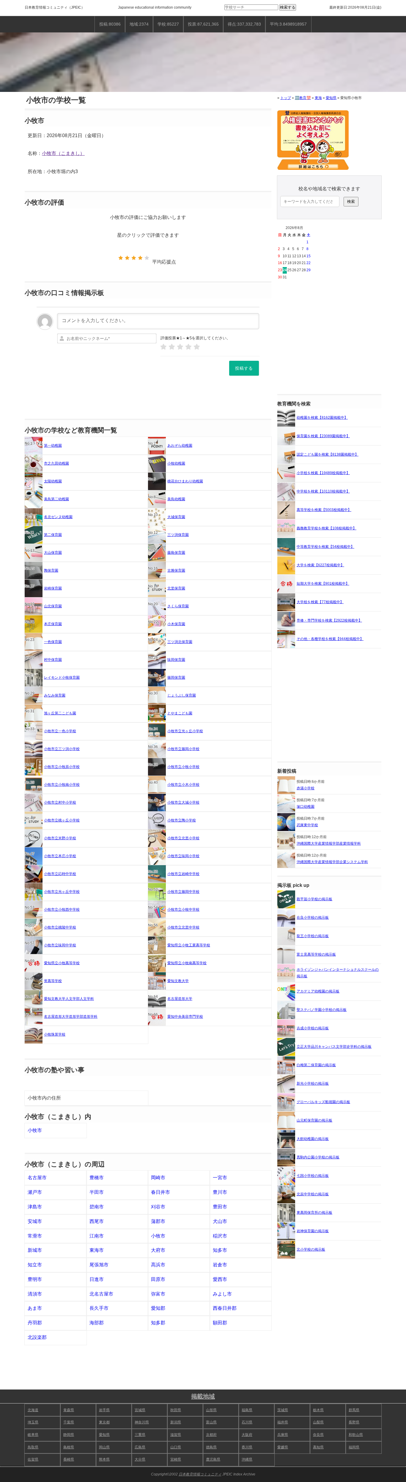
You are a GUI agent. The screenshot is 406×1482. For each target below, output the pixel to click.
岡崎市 (158, 1177)
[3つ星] (134, 258)
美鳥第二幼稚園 (56, 499)
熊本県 (104, 1459)
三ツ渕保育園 (178, 535)
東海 (318, 98)
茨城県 (282, 1410)
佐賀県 (33, 1459)
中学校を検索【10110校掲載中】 (323, 491)
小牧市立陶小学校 (181, 820)
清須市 (35, 1293)
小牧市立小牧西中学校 (62, 909)
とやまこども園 (179, 713)
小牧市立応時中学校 (60, 874)
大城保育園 (176, 517)
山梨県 (318, 1422)
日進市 (96, 1279)
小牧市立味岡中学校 (60, 945)
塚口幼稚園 (305, 806)
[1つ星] (121, 258)
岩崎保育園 (53, 588)
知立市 (35, 1264)
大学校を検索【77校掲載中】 (320, 602)
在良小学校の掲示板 (313, 917)
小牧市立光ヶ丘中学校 (62, 892)
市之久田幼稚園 (56, 463)
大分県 (140, 1459)
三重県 (140, 1435)
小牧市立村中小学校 (60, 802)
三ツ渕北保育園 (179, 642)
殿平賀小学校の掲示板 (314, 899)
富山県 (211, 1422)
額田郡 (220, 1322)
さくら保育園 (178, 606)
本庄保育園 (53, 624)
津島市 (35, 1206)
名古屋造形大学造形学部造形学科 (70, 1016)
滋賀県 (175, 1435)
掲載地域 (203, 1396)
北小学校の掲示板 (311, 1249)
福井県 (282, 1422)
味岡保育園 (176, 660)
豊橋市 (96, 1177)
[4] (188, 347)
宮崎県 (175, 1459)
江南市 (96, 1235)
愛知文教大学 (178, 981)
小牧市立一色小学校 (60, 731)
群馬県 (354, 1410)
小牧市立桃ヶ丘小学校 (62, 820)
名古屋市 (37, 1177)
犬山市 (220, 1221)
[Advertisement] (329, 337)
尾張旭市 (98, 1264)
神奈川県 (142, 1422)
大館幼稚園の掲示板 (313, 1139)
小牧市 (35, 1130)
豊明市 (35, 1279)
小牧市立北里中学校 (183, 927)
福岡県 (354, 1447)
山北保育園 (53, 606)
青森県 (68, 1410)
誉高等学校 (53, 981)
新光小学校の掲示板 (313, 1083)
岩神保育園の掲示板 (313, 1231)
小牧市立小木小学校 (183, 784)
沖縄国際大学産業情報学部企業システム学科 (332, 862)
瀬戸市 (35, 1192)
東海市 (96, 1250)
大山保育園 (53, 553)
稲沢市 (220, 1235)
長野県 (354, 1422)
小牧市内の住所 (44, 1097)
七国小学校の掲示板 (313, 1176)
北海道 (33, 1410)
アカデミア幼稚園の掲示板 (318, 991)
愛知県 (331, 98)
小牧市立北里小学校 (183, 838)
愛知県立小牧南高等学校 (187, 963)
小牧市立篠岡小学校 (183, 749)
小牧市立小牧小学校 (183, 767)
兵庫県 (282, 1435)
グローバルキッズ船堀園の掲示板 (323, 1102)
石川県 (247, 1422)
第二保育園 (53, 535)
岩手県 (104, 1410)
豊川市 (220, 1192)
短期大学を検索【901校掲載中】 (323, 583)
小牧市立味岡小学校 (183, 856)
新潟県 (175, 1422)
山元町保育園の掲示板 (314, 1120)
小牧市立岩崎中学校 (183, 874)
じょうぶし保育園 (181, 695)
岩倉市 (220, 1264)
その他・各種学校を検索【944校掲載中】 (330, 639)
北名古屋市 (101, 1293)
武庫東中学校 (307, 825)
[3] (180, 347)
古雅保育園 (176, 570)
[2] (172, 347)
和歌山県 (356, 1435)
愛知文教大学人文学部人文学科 (69, 999)
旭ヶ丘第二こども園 (60, 713)
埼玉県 (33, 1422)
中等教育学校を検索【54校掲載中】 (325, 547)
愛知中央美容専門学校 (185, 1016)
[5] (197, 347)
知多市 (220, 1250)
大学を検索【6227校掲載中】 (320, 565)
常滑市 (35, 1235)
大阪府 (247, 1435)
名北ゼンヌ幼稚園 (58, 517)
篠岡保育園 (176, 677)
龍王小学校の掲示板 (313, 936)
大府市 (158, 1250)
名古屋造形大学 (179, 999)
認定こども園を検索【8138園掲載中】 (327, 454)
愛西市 (220, 1279)
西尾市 (96, 1221)
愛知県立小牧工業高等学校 (188, 945)
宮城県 (140, 1410)
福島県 (247, 1410)
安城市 (35, 1221)
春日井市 (160, 1192)
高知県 (318, 1447)
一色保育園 (53, 642)
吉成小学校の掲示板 (313, 1028)
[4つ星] (140, 258)
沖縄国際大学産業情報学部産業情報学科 (329, 843)
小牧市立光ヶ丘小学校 (185, 731)
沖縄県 (247, 1459)
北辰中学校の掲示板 (313, 1194)
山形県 (211, 1410)
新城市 (35, 1250)
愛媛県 (282, 1447)
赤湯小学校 (305, 788)
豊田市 (220, 1206)
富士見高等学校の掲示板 (316, 954)
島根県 (68, 1447)
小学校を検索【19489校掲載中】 (323, 473)
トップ (285, 98)
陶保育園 (51, 570)
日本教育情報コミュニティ (46, 7)
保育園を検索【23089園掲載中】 (323, 436)
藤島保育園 (176, 553)
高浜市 (158, 1264)
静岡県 (68, 1435)
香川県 (247, 1447)
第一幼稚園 (53, 445)
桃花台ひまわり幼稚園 (185, 481)
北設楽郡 (37, 1337)
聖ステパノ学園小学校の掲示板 (322, 1010)
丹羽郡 (35, 1322)
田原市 (158, 1279)
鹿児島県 (213, 1459)
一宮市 (220, 1177)
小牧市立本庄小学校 (60, 856)
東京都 (104, 1422)
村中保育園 (53, 660)
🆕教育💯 (303, 98)
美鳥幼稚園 (176, 499)
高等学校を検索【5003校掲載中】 (324, 510)
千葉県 (68, 1422)
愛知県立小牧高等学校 (62, 963)
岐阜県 (33, 1435)
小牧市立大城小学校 (183, 802)
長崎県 (68, 1459)
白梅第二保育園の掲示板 (316, 1065)
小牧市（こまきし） (63, 153)
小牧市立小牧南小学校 (62, 784)
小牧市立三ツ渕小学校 (62, 749)
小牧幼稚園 (176, 463)
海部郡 (96, 1322)
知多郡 (158, 1322)
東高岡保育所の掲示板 (314, 1212)
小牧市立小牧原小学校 (62, 767)
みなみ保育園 (54, 695)
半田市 (96, 1192)
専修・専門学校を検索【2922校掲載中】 (329, 620)
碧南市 (96, 1206)
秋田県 (175, 1410)
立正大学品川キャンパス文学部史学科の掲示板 (334, 1047)
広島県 (140, 1447)
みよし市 (222, 1293)
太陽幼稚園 (53, 481)
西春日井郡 (225, 1308)
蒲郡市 (158, 1221)
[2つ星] (127, 258)
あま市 (35, 1308)
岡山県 (104, 1447)
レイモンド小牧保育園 (62, 677)
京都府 (211, 1435)
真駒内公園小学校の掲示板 (318, 1157)
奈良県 (318, 1435)
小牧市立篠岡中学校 (183, 892)
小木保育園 (176, 624)
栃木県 (318, 1410)
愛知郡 (158, 1308)
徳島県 (211, 1447)
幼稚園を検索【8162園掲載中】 (322, 417)
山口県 (175, 1447)
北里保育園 (176, 588)
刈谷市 (158, 1206)
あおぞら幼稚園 (179, 445)
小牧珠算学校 (54, 1034)
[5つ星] (147, 258)
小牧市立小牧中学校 (183, 909)
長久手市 (98, 1308)
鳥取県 (33, 1447)
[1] (163, 347)
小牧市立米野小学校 (60, 838)
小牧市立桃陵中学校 (60, 927)
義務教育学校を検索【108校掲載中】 (326, 528)
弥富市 (158, 1293)
